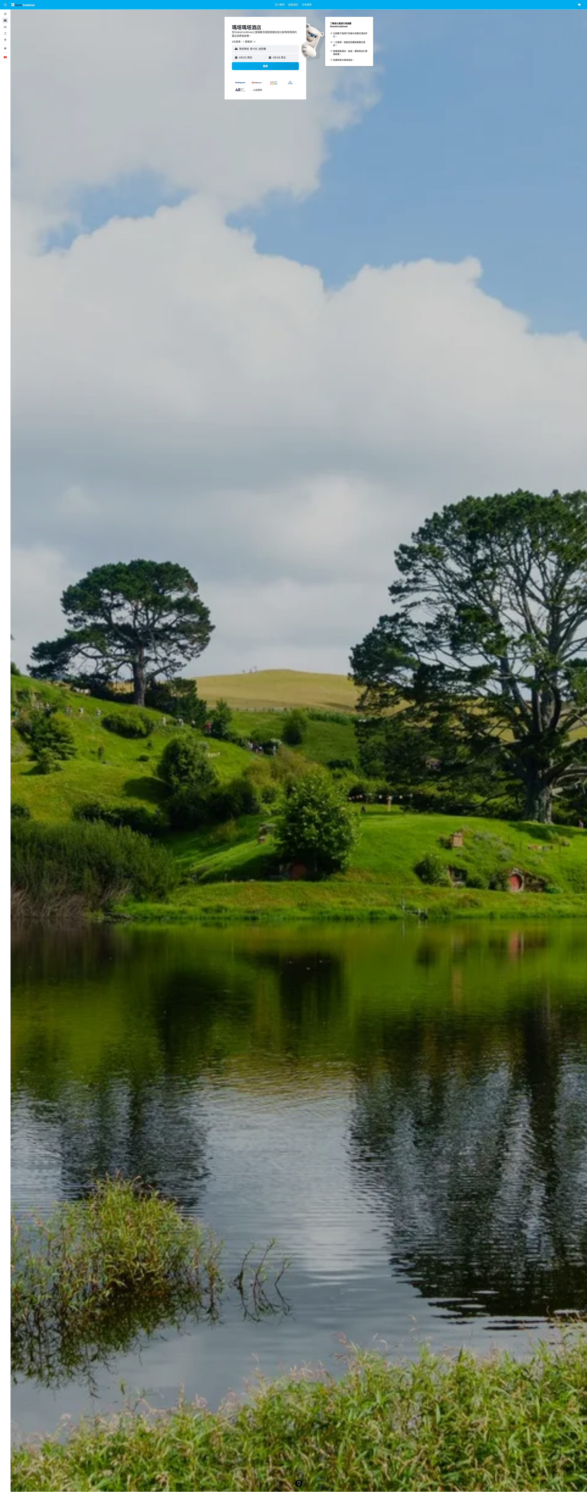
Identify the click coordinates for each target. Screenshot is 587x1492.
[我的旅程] (5, 48)
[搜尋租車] (5, 27)
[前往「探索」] (5, 40)
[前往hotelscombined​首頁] (23, 4)
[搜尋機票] (5, 14)
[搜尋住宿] (5, 20)
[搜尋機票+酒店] (5, 33)
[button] (5, 4)
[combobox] (244, 41)
